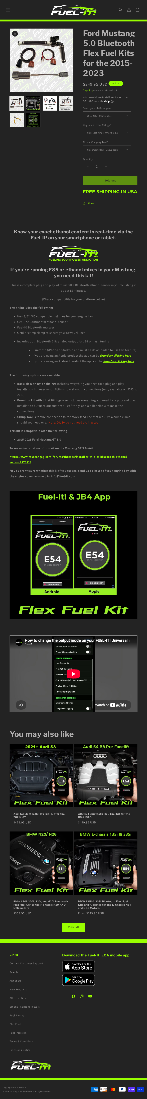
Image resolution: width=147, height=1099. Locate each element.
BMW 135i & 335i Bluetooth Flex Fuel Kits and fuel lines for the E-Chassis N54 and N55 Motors (104, 904)
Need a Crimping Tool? (95, 142)
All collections (18, 998)
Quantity (88, 159)
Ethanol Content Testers (25, 1006)
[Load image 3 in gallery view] (49, 103)
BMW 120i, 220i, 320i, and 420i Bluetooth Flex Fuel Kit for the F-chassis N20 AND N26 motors (40, 904)
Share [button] (91, 203)
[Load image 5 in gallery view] (17, 120)
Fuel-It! (22, 1087)
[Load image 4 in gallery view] (66, 103)
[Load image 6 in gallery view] (33, 120)
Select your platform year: (97, 108)
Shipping (88, 90)
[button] (8, 10)
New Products (18, 989)
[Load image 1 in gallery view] (17, 103)
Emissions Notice (20, 1050)
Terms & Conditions (22, 1041)
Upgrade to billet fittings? (97, 125)
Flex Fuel (15, 1024)
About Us (15, 980)
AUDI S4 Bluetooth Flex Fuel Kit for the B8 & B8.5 (104, 815)
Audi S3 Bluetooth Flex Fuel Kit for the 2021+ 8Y (39, 815)
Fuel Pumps (17, 1015)
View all (73, 927)
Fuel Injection (18, 1032)
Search (14, 972)
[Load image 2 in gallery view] (33, 103)
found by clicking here (118, 361)
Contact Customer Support (26, 963)
